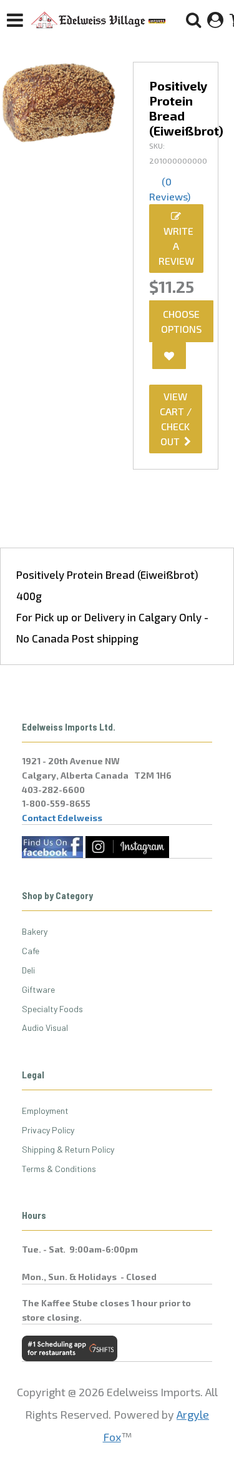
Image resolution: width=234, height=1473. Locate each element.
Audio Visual (45, 1027)
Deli (28, 970)
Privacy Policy (48, 1130)
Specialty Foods (52, 1008)
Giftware (38, 989)
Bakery (34, 931)
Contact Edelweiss (62, 817)
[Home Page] (98, 20)
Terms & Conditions (59, 1168)
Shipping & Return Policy (68, 1149)
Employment (45, 1110)
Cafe (30, 950)
